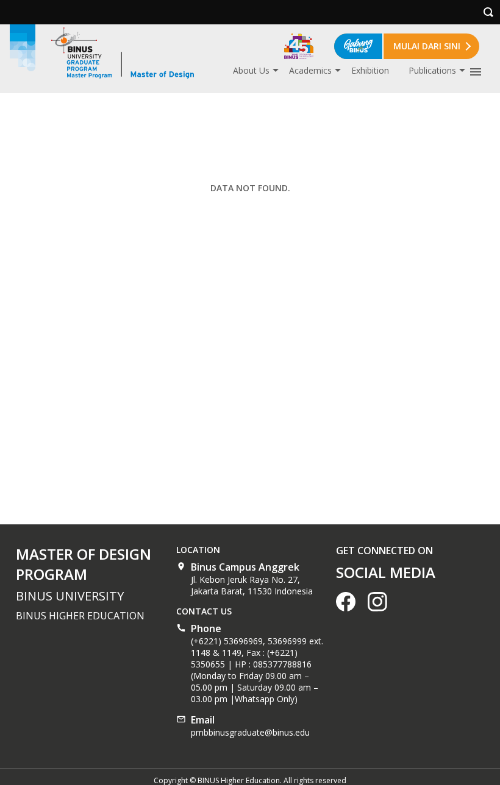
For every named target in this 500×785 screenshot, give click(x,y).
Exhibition (370, 70)
